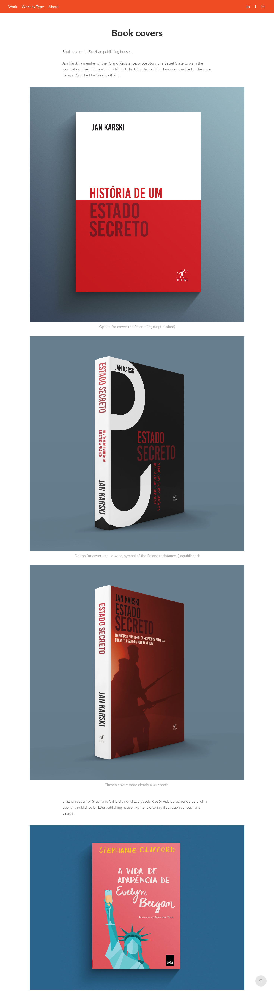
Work (12, 6)
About (53, 6)
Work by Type (33, 6)
